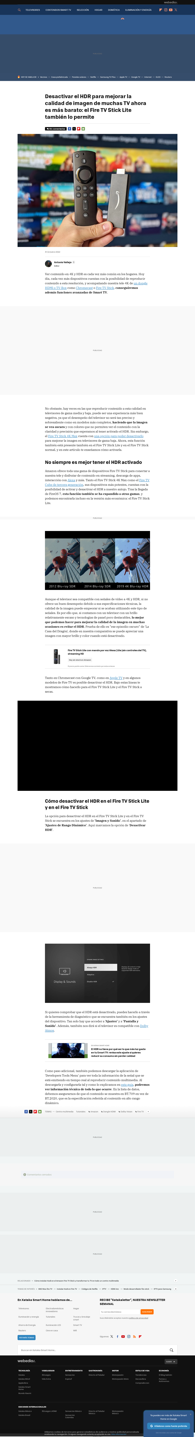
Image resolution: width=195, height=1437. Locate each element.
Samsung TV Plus (107, 77)
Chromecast (84, 288)
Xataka (21, 1374)
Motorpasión (117, 1374)
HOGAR (98, 9)
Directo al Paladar (97, 1374)
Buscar (171, 1350)
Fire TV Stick (105, 288)
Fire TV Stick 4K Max (62, 436)
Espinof (68, 1378)
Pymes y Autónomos (164, 1379)
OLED (158, 77)
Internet (148, 77)
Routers (168, 77)
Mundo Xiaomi (24, 1393)
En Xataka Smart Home (100, 1045)
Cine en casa (52, 1330)
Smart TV (77, 1325)
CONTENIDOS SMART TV (58, 9)
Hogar (76, 1308)
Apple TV (123, 77)
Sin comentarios (57, 128)
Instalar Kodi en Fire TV (67, 1288)
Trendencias (140, 1374)
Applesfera (23, 1382)
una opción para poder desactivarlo (118, 436)
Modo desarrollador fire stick (137, 1288)
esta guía (127, 1085)
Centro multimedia (64, 1111)
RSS (134, 1336)
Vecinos (43, 77)
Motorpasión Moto (120, 1378)
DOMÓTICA (114, 9)
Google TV (135, 77)
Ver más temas (26, 1337)
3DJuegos (46, 1374)
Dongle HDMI (109, 1111)
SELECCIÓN (83, 9)
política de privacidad (138, 1318)
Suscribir (147, 1311)
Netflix (93, 77)
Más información (118, 1434)
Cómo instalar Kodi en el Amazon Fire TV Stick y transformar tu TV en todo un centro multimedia (76, 1281)
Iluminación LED (53, 1325)
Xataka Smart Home (24, 1387)
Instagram (165, 10)
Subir (169, 1361)
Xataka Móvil (24, 1378)
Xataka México (25, 1411)
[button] (64, 262)
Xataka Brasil (24, 1415)
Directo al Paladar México (97, 1412)
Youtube (170, 10)
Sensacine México (73, 1411)
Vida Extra (46, 1378)
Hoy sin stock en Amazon (80, 659)
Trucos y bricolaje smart (81, 1318)
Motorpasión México (117, 1412)
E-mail (83, 128)
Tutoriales (81, 1111)
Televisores (23, 1308)
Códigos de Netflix (90, 1288)
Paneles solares (79, 77)
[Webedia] (170, 2)
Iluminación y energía (28, 1316)
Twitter (175, 10)
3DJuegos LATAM (49, 1411)
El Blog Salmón (165, 1374)
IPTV (104, 1288)
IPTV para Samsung (162, 1288)
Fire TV (140, 1111)
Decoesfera (140, 1378)
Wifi (75, 1330)
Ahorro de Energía (27, 1325)
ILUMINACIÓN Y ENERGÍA (138, 9)
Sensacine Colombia (70, 1416)
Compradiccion (142, 1382)
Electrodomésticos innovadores (55, 1310)
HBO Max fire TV (45, 1288)
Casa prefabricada (59, 77)
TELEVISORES (33, 9)
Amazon (94, 1111)
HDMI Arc (115, 1288)
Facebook (69, 128)
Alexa (71, 480)
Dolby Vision (126, 1111)
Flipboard (160, 10)
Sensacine (70, 1374)
